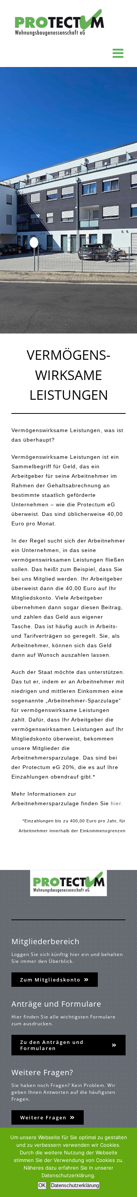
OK (42, 1185)
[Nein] (127, 1162)
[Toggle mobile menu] (119, 53)
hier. (117, 803)
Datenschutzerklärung (75, 1185)
